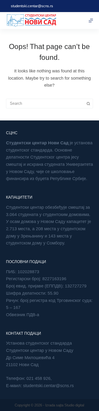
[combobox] (45, 103)
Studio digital (74, 405)
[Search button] (88, 103)
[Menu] (91, 20)
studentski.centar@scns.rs (32, 6)
